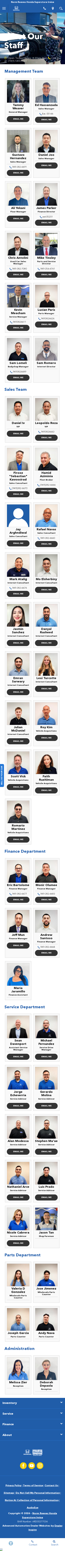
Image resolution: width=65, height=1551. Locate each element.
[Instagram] (40, 1465)
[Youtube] (31, 1465)
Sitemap (9, 1493)
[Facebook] (23, 1465)
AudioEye (32, 1508)
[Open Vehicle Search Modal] (61, 8)
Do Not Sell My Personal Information (38, 1493)
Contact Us (51, 1485)
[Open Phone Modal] (45, 8)
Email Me (18, 119)
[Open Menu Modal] (4, 8)
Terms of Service (33, 1485)
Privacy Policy (13, 1485)
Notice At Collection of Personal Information (32, 1500)
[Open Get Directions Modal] (53, 8)
